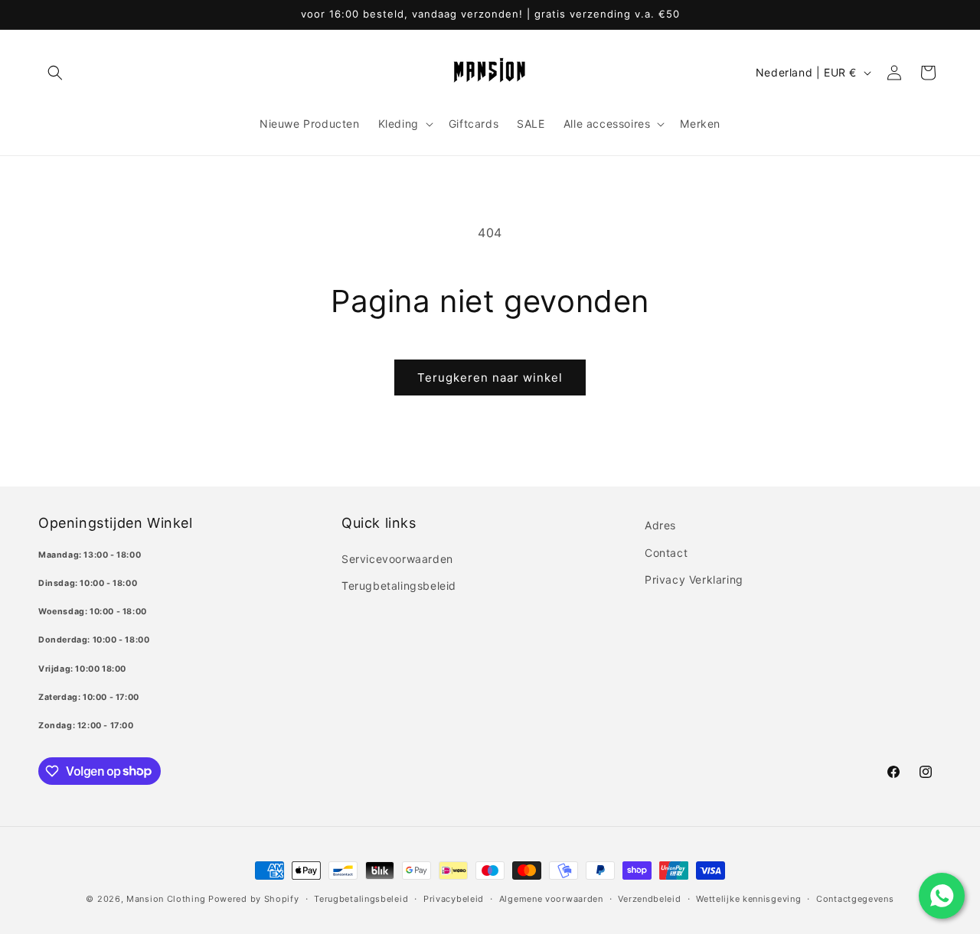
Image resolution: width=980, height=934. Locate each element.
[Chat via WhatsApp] (942, 896)
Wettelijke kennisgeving (748, 898)
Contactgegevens (855, 898)
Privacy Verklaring (694, 578)
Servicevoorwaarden (397, 558)
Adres (660, 525)
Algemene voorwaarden (551, 898)
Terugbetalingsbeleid (398, 584)
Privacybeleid (453, 898)
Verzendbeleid (649, 898)
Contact (666, 551)
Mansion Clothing (165, 898)
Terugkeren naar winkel (490, 377)
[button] (55, 72)
